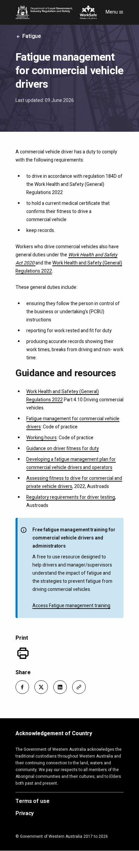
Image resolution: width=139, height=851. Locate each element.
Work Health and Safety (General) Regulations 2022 (69, 267)
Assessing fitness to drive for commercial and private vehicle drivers (74, 482)
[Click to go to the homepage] (56, 12)
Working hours (41, 437)
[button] (22, 687)
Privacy (25, 813)
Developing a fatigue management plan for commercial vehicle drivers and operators (71, 463)
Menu (112, 12)
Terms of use (33, 801)
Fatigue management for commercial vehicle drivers (72, 422)
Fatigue (31, 36)
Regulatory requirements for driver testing (70, 497)
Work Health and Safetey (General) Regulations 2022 (62, 395)
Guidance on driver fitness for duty (62, 448)
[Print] (23, 653)
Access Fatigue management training (71, 605)
